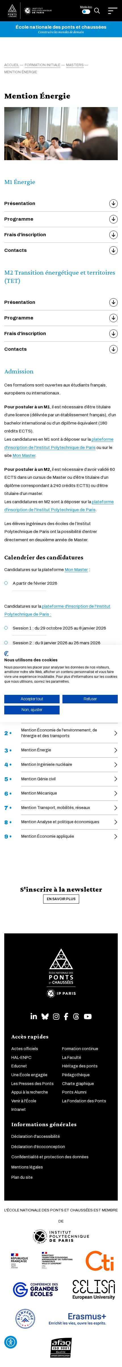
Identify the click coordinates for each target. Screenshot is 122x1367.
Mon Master (23, 455)
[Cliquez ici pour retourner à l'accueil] (29, 10)
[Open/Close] (113, 11)
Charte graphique (78, 1084)
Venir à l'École (23, 1101)
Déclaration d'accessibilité (35, 1136)
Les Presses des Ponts (32, 1084)
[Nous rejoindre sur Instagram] (56, 1017)
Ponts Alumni (74, 1092)
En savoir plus (61, 899)
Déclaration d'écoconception (38, 1147)
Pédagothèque (76, 1075)
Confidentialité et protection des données (50, 1157)
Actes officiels (24, 1049)
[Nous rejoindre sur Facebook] (66, 1017)
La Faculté (71, 1057)
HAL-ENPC (21, 1057)
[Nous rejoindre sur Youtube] (88, 1017)
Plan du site (22, 1177)
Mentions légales (27, 1167)
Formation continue (80, 1049)
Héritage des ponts (80, 1066)
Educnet (19, 1066)
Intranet (18, 1109)
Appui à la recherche (29, 1092)
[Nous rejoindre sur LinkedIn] (34, 1017)
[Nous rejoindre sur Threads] (76, 1017)
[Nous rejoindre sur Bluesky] (45, 1017)
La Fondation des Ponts (84, 1101)
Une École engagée (29, 1075)
